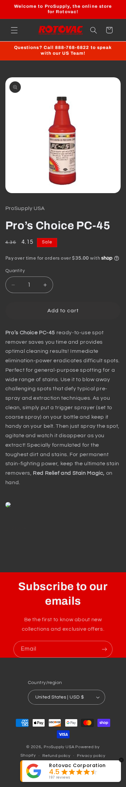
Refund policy (56, 756)
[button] (14, 30)
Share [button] (19, 528)
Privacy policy (91, 756)
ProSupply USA (59, 747)
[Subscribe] (104, 649)
